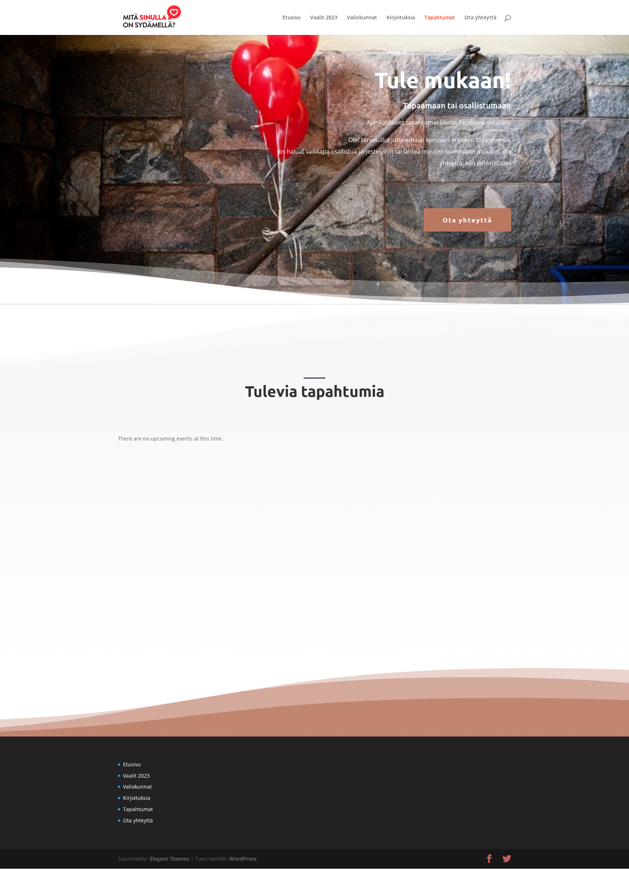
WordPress (243, 858)
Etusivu (291, 18)
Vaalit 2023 (323, 18)
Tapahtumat (439, 18)
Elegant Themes (169, 858)
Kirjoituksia (401, 18)
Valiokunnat (362, 18)
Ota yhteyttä (480, 18)
